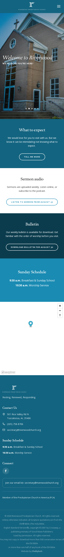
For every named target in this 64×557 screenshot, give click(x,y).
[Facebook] (5, 471)
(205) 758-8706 (15, 424)
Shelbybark (37, 551)
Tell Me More (32, 157)
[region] (32, 338)
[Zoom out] (60, 310)
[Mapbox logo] (8, 372)
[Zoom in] (60, 305)
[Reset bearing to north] (60, 315)
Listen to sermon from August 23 (32, 202)
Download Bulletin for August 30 (32, 247)
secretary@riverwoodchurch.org (24, 429)
